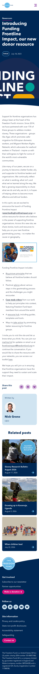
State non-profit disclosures (14, 626)
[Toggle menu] (35, 5)
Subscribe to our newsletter (14, 582)
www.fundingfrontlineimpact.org (17, 213)
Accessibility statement (12, 630)
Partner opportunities (11, 586)
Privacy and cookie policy (13, 621)
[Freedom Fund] (7, 5)
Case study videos (14, 300)
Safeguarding (8, 635)
